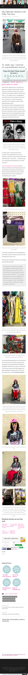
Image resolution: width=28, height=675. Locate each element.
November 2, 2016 (6, 16)
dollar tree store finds (9, 598)
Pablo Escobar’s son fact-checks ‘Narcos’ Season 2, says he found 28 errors (21, 526)
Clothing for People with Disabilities (10, 613)
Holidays (16, 593)
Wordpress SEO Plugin (7, 674)
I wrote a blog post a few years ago (10, 165)
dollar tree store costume (10, 596)
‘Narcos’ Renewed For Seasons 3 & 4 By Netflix (13, 525)
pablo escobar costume (9, 600)
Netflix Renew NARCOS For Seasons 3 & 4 (12, 532)
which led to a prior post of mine (12, 83)
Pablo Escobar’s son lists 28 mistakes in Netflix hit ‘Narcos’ (5, 526)
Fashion (6, 593)
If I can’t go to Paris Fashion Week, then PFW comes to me (12, 607)
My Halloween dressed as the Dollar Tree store (14, 13)
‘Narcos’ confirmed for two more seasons (5, 532)
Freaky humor (11, 593)
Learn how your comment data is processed (13, 655)
